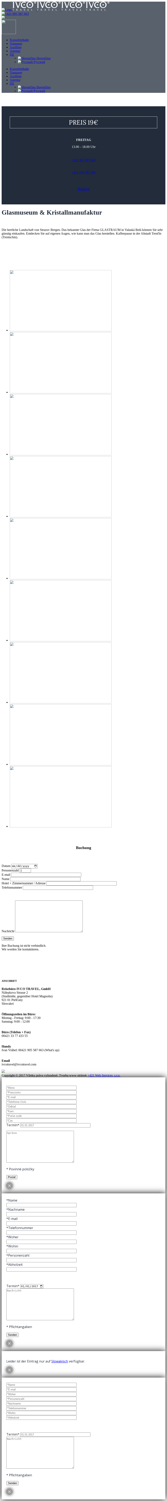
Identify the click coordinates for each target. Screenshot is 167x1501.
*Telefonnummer (19, 1228)
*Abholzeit (14, 1264)
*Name (11, 1200)
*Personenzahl (17, 1255)
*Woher (12, 1237)
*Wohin (12, 1246)
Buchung (83, 189)
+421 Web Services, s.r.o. (104, 1075)
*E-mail (12, 1218)
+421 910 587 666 (84, 172)
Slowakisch (59, 1361)
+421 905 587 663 (17, 14)
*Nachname (15, 1209)
